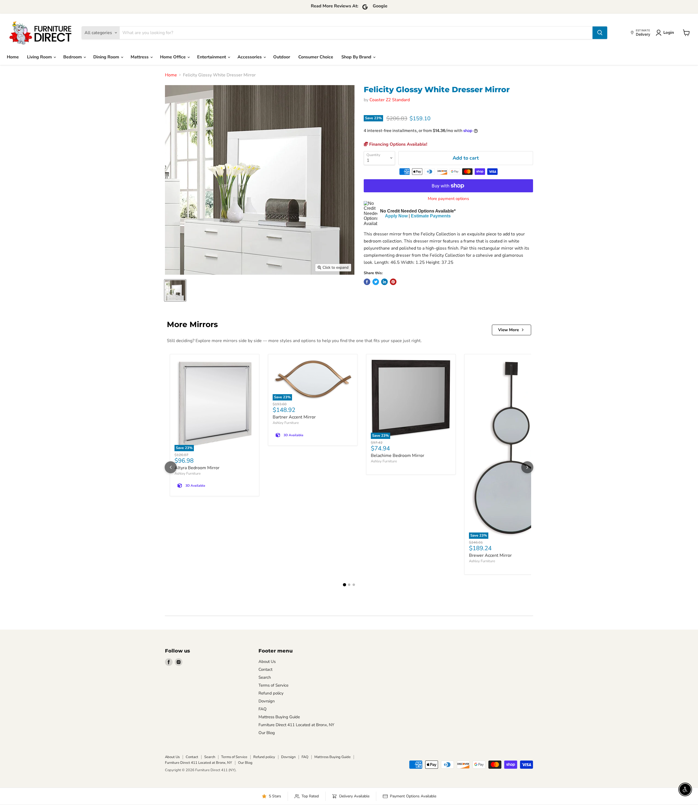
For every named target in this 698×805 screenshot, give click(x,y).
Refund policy (271, 693)
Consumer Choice (315, 57)
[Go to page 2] (349, 584)
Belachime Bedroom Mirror (397, 456)
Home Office (173, 57)
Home (13, 57)
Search (264, 677)
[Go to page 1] (344, 584)
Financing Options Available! (397, 144)
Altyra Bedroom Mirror (196, 468)
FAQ (262, 709)
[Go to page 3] (354, 584)
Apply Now (396, 216)
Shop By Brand (356, 57)
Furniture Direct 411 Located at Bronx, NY (296, 725)
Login (668, 32)
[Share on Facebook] (367, 282)
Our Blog (266, 732)
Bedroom (73, 57)
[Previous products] (171, 467)
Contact (265, 669)
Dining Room (106, 57)
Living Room (40, 57)
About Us (267, 661)
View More (508, 330)
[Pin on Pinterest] (393, 282)
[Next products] (527, 467)
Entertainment (212, 57)
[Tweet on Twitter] (375, 282)
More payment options (448, 198)
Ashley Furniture (187, 473)
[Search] (599, 32)
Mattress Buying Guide (279, 717)
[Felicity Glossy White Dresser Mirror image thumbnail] (175, 290)
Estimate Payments (431, 216)
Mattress (140, 57)
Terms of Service (273, 685)
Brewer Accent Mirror (490, 555)
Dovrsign (266, 701)
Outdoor (281, 57)
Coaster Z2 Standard (389, 100)
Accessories (250, 57)
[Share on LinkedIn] (384, 282)
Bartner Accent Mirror (294, 417)
